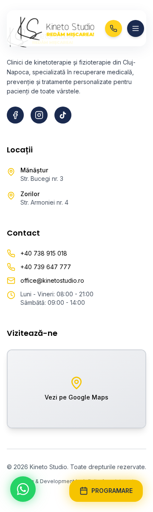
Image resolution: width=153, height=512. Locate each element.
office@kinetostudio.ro (52, 280)
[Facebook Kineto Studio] (15, 115)
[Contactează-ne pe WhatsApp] (23, 489)
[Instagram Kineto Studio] (39, 115)
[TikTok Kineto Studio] (62, 115)
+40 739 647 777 (45, 266)
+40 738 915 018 (43, 253)
